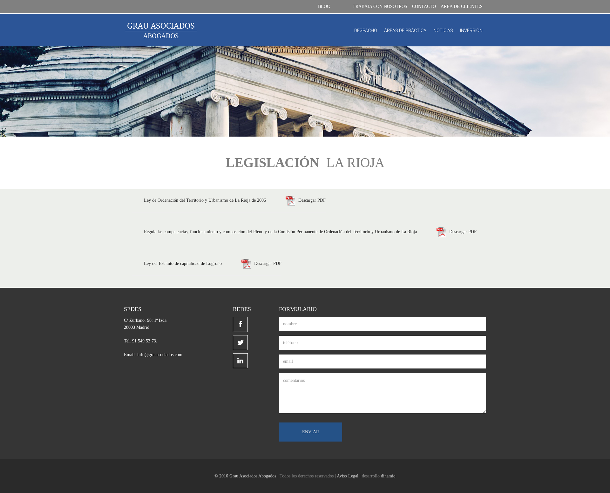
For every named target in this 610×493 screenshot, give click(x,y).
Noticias (443, 30)
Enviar (310, 431)
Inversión (471, 30)
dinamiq (388, 476)
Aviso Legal (347, 476)
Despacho (365, 30)
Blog (324, 6)
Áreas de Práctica (405, 30)
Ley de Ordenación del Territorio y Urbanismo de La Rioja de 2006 (205, 200)
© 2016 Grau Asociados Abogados (245, 476)
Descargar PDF (312, 200)
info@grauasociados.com (159, 354)
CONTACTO (424, 6)
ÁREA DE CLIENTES (462, 6)
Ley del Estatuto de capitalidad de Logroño (183, 263)
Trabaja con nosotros (380, 6)
